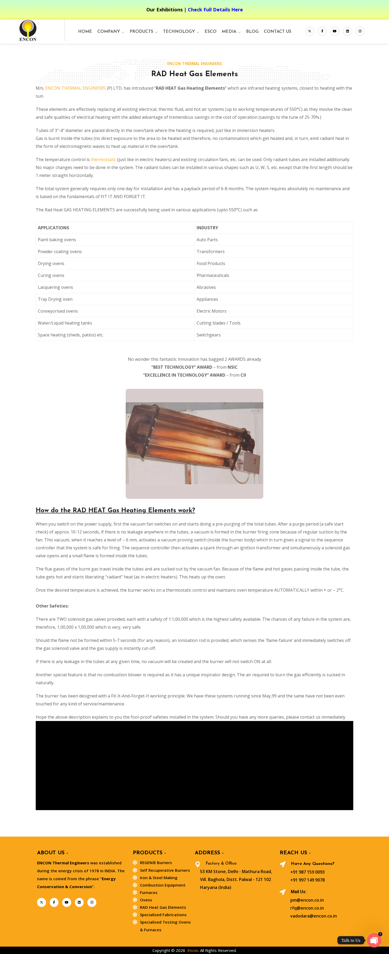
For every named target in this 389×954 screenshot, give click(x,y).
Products (141, 32)
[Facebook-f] (322, 31)
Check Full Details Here (215, 9)
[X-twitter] (309, 31)
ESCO (210, 32)
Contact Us (277, 32)
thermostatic (103, 159)
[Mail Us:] (283, 892)
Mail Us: (298, 891)
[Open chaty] (374, 940)
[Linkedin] (347, 31)
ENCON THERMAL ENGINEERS (75, 88)
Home (85, 32)
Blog (252, 32)
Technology (179, 32)
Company (108, 32)
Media (229, 32)
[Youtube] (335, 31)
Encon (192, 950)
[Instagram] (360, 31)
